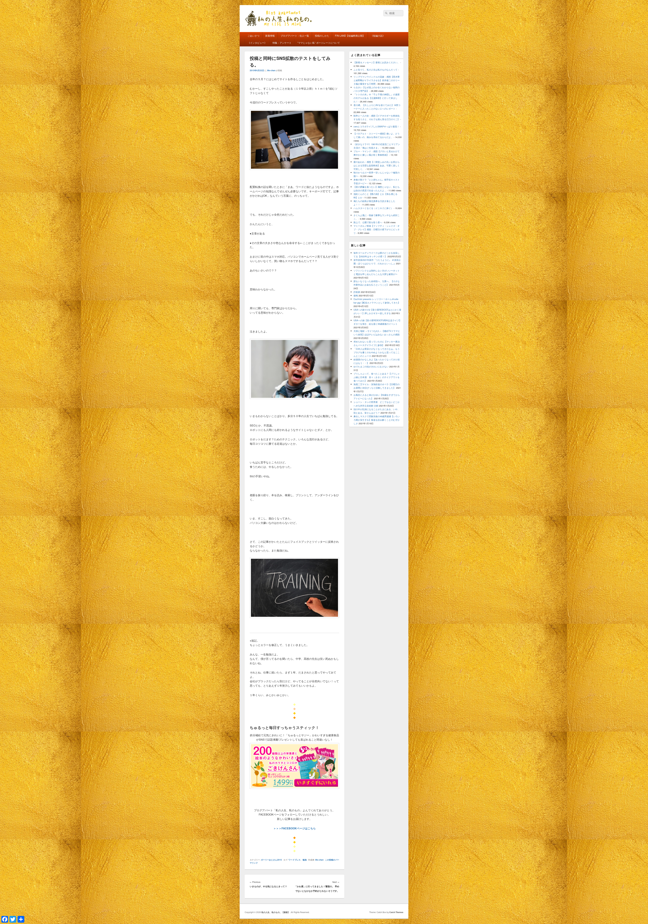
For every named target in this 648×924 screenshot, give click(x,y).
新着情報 (270, 35)
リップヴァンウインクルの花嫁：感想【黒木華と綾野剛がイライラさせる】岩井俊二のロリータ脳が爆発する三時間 (377, 80)
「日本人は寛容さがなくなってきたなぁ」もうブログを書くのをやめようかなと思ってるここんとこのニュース (377, 352)
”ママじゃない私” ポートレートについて (318, 42)
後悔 (356, 295)
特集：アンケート (282, 42)
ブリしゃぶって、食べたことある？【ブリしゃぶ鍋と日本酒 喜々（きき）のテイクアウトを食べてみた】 (377, 377)
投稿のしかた (322, 35)
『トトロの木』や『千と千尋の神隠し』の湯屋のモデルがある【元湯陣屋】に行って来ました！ (377, 98)
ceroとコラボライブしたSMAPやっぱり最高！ (376, 126)
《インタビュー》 (257, 42)
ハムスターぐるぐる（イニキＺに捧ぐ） (373, 208)
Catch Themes (396, 912)
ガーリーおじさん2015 (271, 859)
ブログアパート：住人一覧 (295, 35)
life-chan (271, 70)
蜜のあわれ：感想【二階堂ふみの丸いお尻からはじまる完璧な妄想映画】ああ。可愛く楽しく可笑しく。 (377, 165)
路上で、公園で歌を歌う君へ (368, 222)
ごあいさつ (253, 35)
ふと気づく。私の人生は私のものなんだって (375, 69)
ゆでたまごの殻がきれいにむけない (371, 366)
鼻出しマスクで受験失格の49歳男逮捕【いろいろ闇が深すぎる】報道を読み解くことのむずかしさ (377, 420)
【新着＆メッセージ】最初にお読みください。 (377, 62)
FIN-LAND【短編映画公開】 (350, 35)
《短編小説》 (378, 35)
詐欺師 (357, 292)
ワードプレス (294, 859)
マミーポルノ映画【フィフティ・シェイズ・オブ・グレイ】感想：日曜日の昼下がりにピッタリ (377, 229)
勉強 (305, 859)
